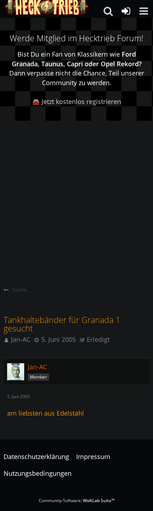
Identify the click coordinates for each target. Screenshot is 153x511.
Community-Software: (77, 500)
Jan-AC (20, 339)
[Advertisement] (76, 200)
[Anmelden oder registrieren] (126, 11)
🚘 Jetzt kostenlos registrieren (76, 101)
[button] (144, 11)
